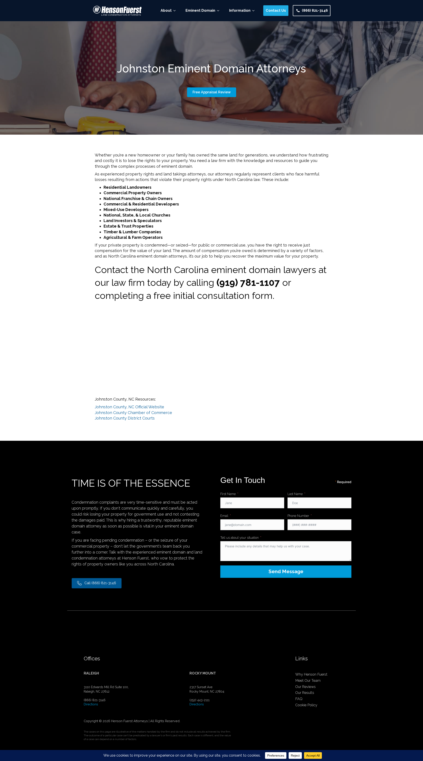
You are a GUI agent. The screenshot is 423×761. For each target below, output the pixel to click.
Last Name (295, 494)
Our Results (304, 693)
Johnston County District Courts (125, 418)
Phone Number (298, 516)
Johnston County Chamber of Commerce (133, 412)
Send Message (286, 571)
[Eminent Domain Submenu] (219, 10)
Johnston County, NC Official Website (129, 407)
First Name (228, 494)
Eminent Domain (200, 10)
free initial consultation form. (214, 295)
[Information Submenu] (254, 10)
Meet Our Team (308, 680)
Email (224, 516)
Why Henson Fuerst (311, 674)
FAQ (298, 699)
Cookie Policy (306, 705)
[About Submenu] (176, 10)
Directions (91, 704)
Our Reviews (305, 687)
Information (239, 10)
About (166, 10)
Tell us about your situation (239, 537)
